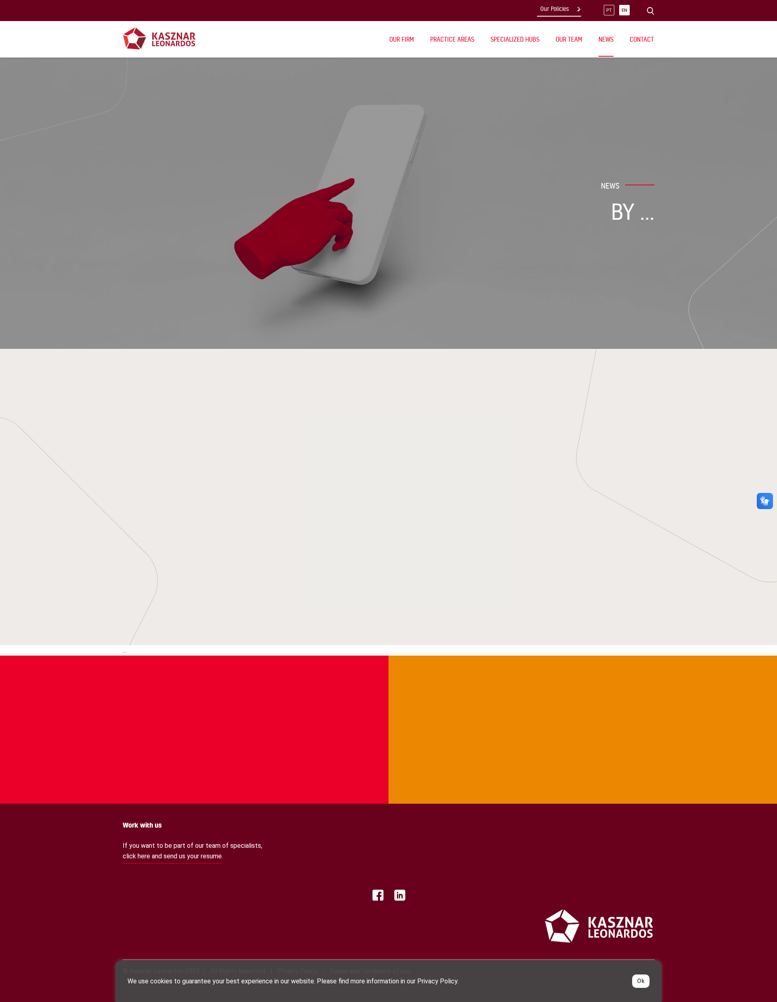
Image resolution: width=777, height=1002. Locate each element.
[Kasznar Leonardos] (159, 38)
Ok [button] (641, 981)
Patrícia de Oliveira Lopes (185, 509)
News (606, 39)
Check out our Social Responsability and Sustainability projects (169, 689)
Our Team (569, 39)
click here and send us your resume (172, 856)
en (624, 10)
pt (609, 10)
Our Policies (554, 9)
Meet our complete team (582, 689)
